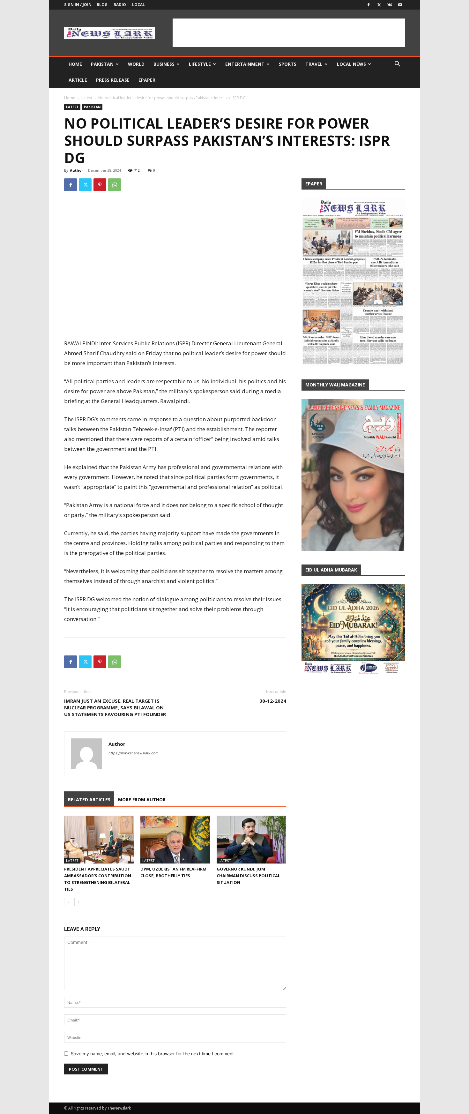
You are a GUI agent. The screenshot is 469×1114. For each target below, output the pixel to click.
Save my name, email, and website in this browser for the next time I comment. (153, 1053)
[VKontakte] (389, 5)
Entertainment (244, 64)
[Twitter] (379, 5)
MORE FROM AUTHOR (142, 799)
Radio (120, 4)
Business (164, 64)
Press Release (113, 80)
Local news (351, 64)
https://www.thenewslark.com (133, 753)
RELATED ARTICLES (89, 799)
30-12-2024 (272, 701)
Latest (86, 98)
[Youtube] (400, 5)
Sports (287, 64)
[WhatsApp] (114, 184)
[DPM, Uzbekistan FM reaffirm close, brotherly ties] (175, 840)
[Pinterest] (99, 184)
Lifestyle (200, 64)
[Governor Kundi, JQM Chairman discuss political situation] (251, 840)
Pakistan (102, 64)
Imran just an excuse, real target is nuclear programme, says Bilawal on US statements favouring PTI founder (115, 707)
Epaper (146, 80)
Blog (102, 4)
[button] (397, 65)
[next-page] (78, 902)
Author (76, 170)
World (136, 64)
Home (75, 64)
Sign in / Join (78, 4)
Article (78, 80)
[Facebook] (368, 5)
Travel (314, 64)
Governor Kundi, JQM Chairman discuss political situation (248, 875)
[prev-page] (68, 902)
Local (138, 4)
